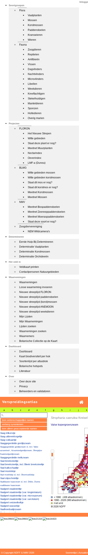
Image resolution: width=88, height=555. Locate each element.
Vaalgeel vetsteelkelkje (11, 502)
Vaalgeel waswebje (10, 506)
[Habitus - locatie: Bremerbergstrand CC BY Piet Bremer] (49, 519)
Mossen (32, 20)
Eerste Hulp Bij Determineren (36, 241)
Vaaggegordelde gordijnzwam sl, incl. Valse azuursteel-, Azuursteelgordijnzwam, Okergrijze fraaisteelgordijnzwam (21, 450)
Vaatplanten (35, 15)
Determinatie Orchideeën (33, 256)
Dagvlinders (35, 69)
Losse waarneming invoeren (35, 287)
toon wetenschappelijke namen (18, 420)
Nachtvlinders (36, 74)
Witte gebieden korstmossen (44, 177)
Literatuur (24, 371)
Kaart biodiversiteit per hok (34, 356)
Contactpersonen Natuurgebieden (39, 271)
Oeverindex (34, 157)
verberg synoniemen (12, 424)
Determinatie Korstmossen (34, 251)
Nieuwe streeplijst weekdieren (36, 311)
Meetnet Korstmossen (40, 192)
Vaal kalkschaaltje (9, 467)
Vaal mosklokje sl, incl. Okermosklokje (17, 475)
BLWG (22, 167)
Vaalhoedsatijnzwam (10, 509)
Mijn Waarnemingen (31, 321)
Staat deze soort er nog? (42, 221)
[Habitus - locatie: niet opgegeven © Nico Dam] (35, 519)
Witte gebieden (36, 138)
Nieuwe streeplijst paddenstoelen (38, 296)
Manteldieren (35, 103)
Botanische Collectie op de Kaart (38, 341)
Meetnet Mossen (37, 197)
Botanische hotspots (31, 366)
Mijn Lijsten (25, 316)
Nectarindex (35, 153)
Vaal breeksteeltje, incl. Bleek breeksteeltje (22, 464)
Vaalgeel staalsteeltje (11, 489)
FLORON (24, 128)
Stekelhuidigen (36, 98)
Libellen (32, 83)
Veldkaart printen (29, 266)
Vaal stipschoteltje (9, 478)
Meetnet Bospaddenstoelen (44, 206)
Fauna (23, 44)
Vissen (32, 64)
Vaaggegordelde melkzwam (14, 457)
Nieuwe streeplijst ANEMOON (36, 306)
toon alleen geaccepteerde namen (19, 428)
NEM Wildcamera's (39, 231)
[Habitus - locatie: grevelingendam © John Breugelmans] (7, 519)
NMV (22, 202)
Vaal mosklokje (8, 471)
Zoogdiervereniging (30, 226)
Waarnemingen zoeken (32, 331)
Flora (22, 10)
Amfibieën (34, 59)
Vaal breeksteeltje (9, 461)
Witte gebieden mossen (41, 172)
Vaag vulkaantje (8, 440)
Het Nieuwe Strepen (39, 133)
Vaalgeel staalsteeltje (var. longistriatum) (20, 492)
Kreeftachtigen (36, 93)
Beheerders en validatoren (34, 391)
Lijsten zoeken (27, 326)
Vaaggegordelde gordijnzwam (15, 443)
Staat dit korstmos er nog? (43, 187)
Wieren (32, 39)
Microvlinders (35, 78)
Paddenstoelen (36, 30)
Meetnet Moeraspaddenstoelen (46, 216)
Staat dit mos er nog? (40, 182)
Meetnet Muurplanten (40, 148)
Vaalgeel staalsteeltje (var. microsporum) (21, 495)
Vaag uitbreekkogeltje (11, 436)
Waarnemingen (28, 282)
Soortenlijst (71, 552)
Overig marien (36, 118)
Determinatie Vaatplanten (34, 246)
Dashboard (25, 351)
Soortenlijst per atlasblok (33, 361)
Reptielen (33, 54)
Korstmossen (35, 25)
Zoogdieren (34, 49)
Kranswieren (35, 34)
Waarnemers (26, 336)
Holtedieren (34, 113)
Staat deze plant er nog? (42, 143)
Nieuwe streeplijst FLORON (35, 292)
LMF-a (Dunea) (36, 162)
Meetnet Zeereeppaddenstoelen (46, 211)
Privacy (23, 386)
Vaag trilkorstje (7, 433)
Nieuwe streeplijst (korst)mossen (38, 301)
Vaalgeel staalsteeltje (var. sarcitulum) (19, 499)
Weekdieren (35, 88)
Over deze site (27, 381)
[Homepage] (81, 402)
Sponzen (33, 108)
